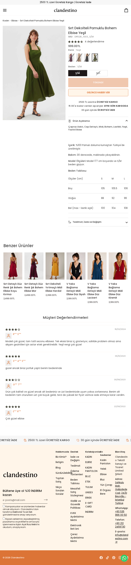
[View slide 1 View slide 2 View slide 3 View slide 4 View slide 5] (34, 73)
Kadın (6, 20)
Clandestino (17, 557)
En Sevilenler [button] (105, 453)
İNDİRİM (89, 512)
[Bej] (79, 57)
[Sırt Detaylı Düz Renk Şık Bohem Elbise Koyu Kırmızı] (12, 266)
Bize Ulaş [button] (120, 451)
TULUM (89, 487)
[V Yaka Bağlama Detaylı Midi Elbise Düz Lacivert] (97, 266)
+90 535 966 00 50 (121, 513)
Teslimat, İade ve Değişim (86, 221)
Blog (58, 467)
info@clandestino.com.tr (121, 538)
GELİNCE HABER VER (98, 92)
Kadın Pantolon (105, 462)
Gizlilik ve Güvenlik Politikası (75, 504)
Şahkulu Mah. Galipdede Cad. (121, 488)
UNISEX (89, 492)
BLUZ (88, 476)
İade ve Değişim (75, 458)
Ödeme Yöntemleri (76, 472)
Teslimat (75, 465)
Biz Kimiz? (61, 457)
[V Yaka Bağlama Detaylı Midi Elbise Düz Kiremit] (118, 266)
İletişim (60, 462)
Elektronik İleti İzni (75, 527)
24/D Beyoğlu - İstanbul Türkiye (121, 498)
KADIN (88, 457)
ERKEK (88, 497)
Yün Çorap (106, 485)
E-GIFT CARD (89, 504)
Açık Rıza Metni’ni (30, 524)
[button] (75, 42)
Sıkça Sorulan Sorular (60, 491)
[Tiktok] (107, 557)
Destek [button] (74, 451)
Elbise (14, 20)
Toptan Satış (60, 480)
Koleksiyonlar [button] (91, 451)
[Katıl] (44, 499)
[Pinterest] (113, 557)
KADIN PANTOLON (91, 469)
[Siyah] (87, 57)
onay (22, 514)
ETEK (87, 481)
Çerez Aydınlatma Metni (77, 538)
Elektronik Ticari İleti (22, 511)
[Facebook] (101, 557)
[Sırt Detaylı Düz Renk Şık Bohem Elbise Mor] (33, 266)
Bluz (102, 479)
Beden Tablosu (74, 481)
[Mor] (71, 57)
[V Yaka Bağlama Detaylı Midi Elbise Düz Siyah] (76, 266)
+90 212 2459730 (120, 525)
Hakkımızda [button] (62, 451)
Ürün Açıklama (81, 120)
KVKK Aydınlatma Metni (77, 517)
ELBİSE (88, 462)
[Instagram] (120, 557)
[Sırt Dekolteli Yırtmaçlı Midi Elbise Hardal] (55, 266)
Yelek (103, 468)
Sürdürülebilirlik (64, 473)
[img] (12, 329)
